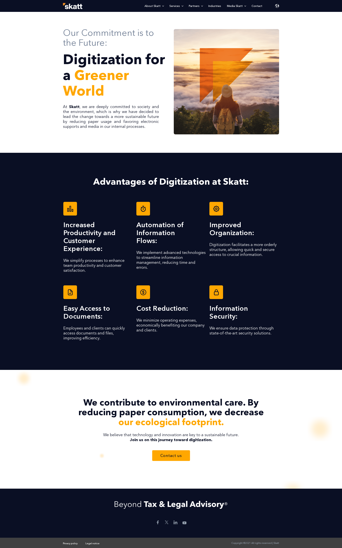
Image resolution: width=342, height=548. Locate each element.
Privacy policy (70, 543)
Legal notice (93, 543)
